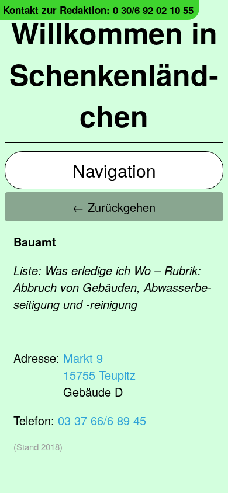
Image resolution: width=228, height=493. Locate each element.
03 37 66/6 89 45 (102, 420)
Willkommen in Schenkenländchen (114, 74)
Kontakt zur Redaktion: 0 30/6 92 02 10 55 (98, 10)
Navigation (114, 170)
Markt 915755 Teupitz (99, 366)
